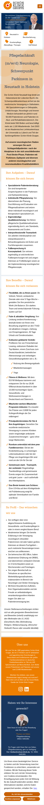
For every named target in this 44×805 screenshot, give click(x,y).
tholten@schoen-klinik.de (20, 752)
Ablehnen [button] (31, 799)
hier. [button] (35, 788)
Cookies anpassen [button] (12, 799)
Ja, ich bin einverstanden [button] (22, 794)
